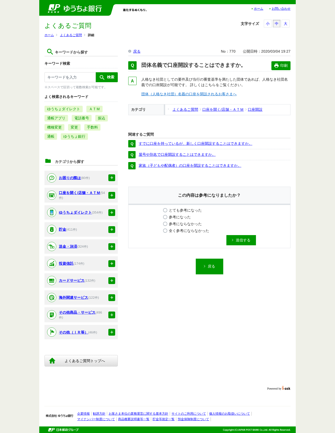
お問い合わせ (281, 8)
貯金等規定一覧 (164, 419)
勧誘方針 (99, 413)
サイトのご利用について (188, 413)
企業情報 (83, 413)
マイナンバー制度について (96, 419)
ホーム (258, 8)
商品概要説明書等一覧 (133, 419)
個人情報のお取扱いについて (229, 413)
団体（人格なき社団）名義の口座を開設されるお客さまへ (189, 94)
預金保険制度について (193, 419)
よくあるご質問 (71, 35)
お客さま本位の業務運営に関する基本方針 (138, 413)
